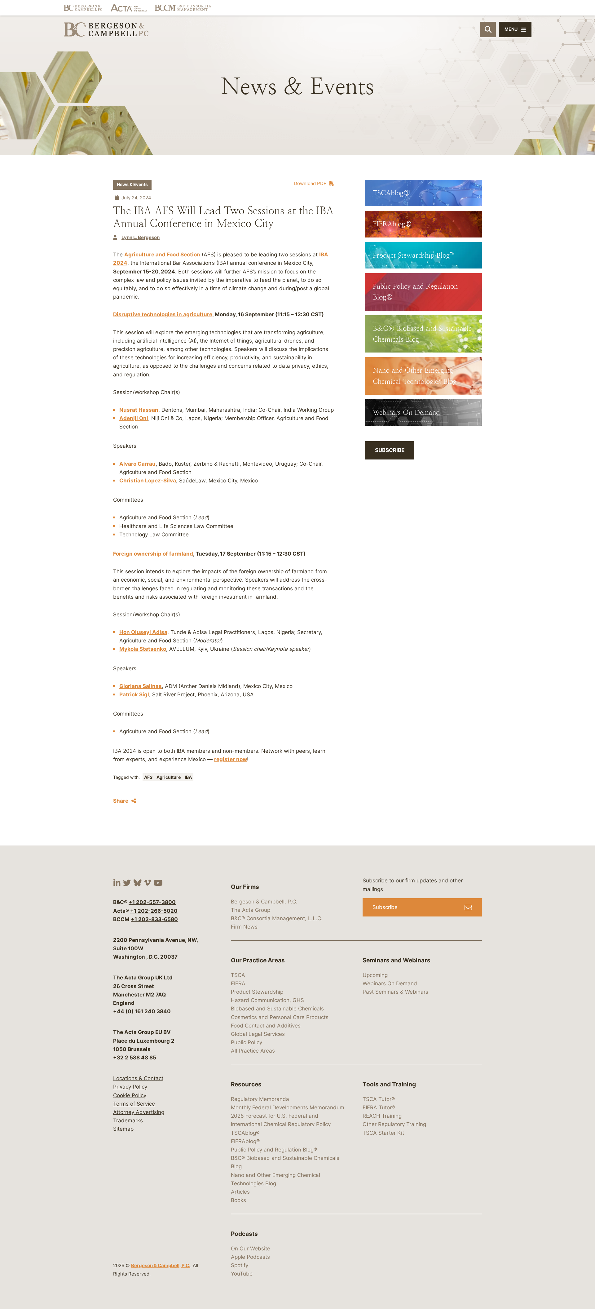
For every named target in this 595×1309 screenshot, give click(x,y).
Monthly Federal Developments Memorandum (287, 1107)
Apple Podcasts (250, 1257)
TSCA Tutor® (379, 1099)
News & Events (132, 184)
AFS (148, 777)
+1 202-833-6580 (154, 919)
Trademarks (128, 1120)
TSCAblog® (245, 1133)
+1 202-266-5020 (154, 911)
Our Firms (245, 886)
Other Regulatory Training (394, 1124)
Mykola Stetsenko (142, 649)
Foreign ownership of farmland (153, 554)
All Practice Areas (253, 1051)
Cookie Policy (129, 1095)
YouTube (242, 1274)
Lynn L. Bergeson (140, 237)
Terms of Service (134, 1104)
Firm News (244, 927)
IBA (188, 777)
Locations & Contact (138, 1078)
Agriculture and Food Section (162, 254)
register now (230, 759)
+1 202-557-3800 (152, 902)
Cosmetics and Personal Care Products (279, 1017)
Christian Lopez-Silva (147, 480)
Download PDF (310, 183)
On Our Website (250, 1248)
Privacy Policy (130, 1087)
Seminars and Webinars (396, 960)
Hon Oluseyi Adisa (143, 632)
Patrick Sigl (134, 694)
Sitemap (123, 1129)
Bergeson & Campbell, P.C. (160, 1265)
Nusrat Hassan (138, 410)
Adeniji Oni (133, 418)
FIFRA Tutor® (379, 1107)
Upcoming (375, 975)
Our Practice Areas (258, 960)
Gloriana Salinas (140, 686)
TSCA (238, 975)
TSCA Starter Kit (383, 1133)
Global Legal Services (258, 1034)
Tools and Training (389, 1084)
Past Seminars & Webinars (395, 992)
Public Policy (246, 1042)
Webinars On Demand (390, 983)
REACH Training (382, 1116)
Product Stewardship (257, 992)
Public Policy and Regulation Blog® (274, 1150)
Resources (246, 1084)
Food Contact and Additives (266, 1026)
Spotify (239, 1265)
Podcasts (244, 1233)
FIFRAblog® (245, 1141)
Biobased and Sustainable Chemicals (277, 1008)
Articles (240, 1192)
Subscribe (389, 450)
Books (238, 1200)
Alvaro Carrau (137, 464)
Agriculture (169, 777)
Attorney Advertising (138, 1112)
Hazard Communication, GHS (267, 1000)
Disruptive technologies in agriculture (162, 314)
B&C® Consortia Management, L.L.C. (277, 918)
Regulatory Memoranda (260, 1099)
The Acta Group (250, 910)
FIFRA (238, 983)
